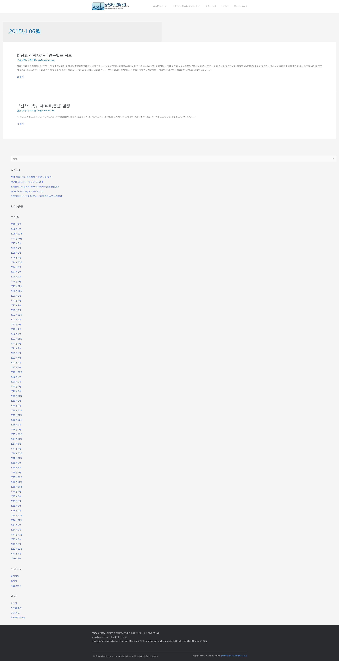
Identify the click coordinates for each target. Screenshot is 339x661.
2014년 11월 (16, 520)
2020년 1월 (16, 391)
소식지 (225, 6)
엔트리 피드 (16, 608)
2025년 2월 (16, 253)
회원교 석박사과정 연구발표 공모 (44, 55)
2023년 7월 (16, 300)
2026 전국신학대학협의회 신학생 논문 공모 (31, 177)
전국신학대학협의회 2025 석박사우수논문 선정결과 (35, 187)
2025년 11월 (16, 238)
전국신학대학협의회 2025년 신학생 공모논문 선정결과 (36, 196)
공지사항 (31, 60)
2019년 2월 (16, 406)
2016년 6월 (16, 463)
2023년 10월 (17, 291)
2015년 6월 (16, 496)
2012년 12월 (17, 549)
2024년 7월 (16, 272)
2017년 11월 (16, 439)
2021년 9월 (16, 343)
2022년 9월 (16, 320)
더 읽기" (20, 77)
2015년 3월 (16, 506)
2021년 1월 (16, 367)
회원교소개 (211, 6)
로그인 (14, 603)
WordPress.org (18, 617)
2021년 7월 (16, 348)
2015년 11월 (16, 482)
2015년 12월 (17, 477)
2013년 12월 (17, 534)
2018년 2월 (16, 429)
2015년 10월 (17, 487)
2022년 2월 (16, 329)
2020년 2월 (16, 386)
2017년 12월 (17, 434)
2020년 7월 (16, 382)
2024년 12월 (17, 262)
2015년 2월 (16, 511)
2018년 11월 (16, 415)
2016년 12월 (17, 453)
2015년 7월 (16, 491)
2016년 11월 (16, 458)
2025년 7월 (16, 248)
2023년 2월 (16, 305)
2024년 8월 (16, 267)
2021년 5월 (16, 353)
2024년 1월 (16, 281)
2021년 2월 (16, 363)
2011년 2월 (16, 558)
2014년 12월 (17, 515)
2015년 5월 (16, 501)
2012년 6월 (16, 554)
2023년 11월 (16, 286)
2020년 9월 (16, 377)
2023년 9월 (16, 296)
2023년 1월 (16, 310)
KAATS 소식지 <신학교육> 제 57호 (27, 191)
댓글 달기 (21, 60)
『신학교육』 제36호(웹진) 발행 (43, 106)
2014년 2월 (16, 530)
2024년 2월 (16, 277)
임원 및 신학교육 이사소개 (184, 6)
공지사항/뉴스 (240, 6)
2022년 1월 (16, 334)
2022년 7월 (16, 324)
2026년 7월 (16, 224)
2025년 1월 (16, 257)
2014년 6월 (16, 525)
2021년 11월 (16, 339)
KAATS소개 (158, 6)
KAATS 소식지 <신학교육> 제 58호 (27, 182)
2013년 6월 (16, 539)
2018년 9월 (16, 425)
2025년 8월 (16, 243)
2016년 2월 (16, 472)
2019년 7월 (16, 401)
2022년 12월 (17, 315)
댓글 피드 (15, 613)
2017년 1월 (16, 448)
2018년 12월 (17, 410)
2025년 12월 (17, 234)
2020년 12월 (17, 372)
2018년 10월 (17, 420)
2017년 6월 (16, 444)
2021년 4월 (16, 358)
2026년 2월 (16, 229)
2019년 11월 (16, 396)
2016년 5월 (16, 468)
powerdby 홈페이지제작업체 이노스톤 (234, 656)
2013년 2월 (16, 544)
